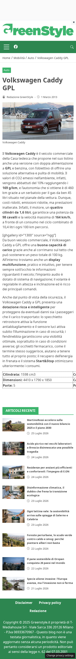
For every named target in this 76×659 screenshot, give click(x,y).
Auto (7, 70)
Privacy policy (50, 602)
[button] (72, 47)
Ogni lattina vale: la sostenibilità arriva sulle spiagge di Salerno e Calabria (48, 515)
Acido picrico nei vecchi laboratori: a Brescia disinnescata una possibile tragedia (50, 447)
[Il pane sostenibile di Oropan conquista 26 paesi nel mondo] (13, 563)
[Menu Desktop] (6, 47)
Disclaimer (23, 602)
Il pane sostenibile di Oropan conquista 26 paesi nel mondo (46, 561)
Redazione (38, 611)
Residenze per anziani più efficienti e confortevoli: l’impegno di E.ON (49, 469)
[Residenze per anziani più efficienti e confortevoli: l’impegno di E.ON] (13, 472)
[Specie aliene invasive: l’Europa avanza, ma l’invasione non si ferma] (13, 583)
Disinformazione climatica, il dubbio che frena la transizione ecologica (47, 491)
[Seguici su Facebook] (16, 47)
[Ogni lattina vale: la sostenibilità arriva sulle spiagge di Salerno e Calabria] (13, 516)
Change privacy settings (60, 655)
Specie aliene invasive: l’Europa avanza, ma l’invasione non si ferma (50, 580)
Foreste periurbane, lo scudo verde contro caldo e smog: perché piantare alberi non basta (49, 539)
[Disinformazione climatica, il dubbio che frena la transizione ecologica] (13, 492)
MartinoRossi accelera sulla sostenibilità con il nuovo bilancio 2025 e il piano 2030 (48, 424)
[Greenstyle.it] (38, 30)
